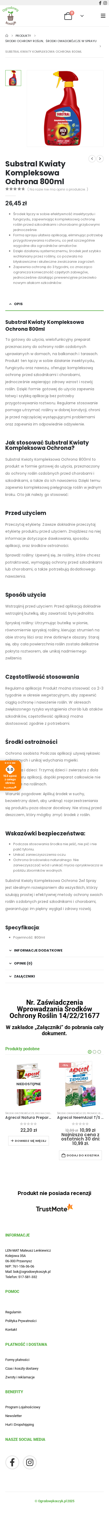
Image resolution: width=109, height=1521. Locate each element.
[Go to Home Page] (6, 35)
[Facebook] (100, 3)
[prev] (92, 158)
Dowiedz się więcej (30, 1141)
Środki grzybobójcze (19, 1113)
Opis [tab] (18, 303)
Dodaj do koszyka (83, 1155)
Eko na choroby (45, 1113)
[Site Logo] (10, 15)
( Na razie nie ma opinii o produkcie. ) (58, 189)
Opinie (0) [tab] (23, 963)
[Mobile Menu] (105, 15)
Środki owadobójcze (71, 1113)
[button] (89, 1052)
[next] (100, 158)
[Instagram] (105, 3)
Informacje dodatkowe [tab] (38, 950)
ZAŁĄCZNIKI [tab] (24, 976)
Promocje (93, 1113)
